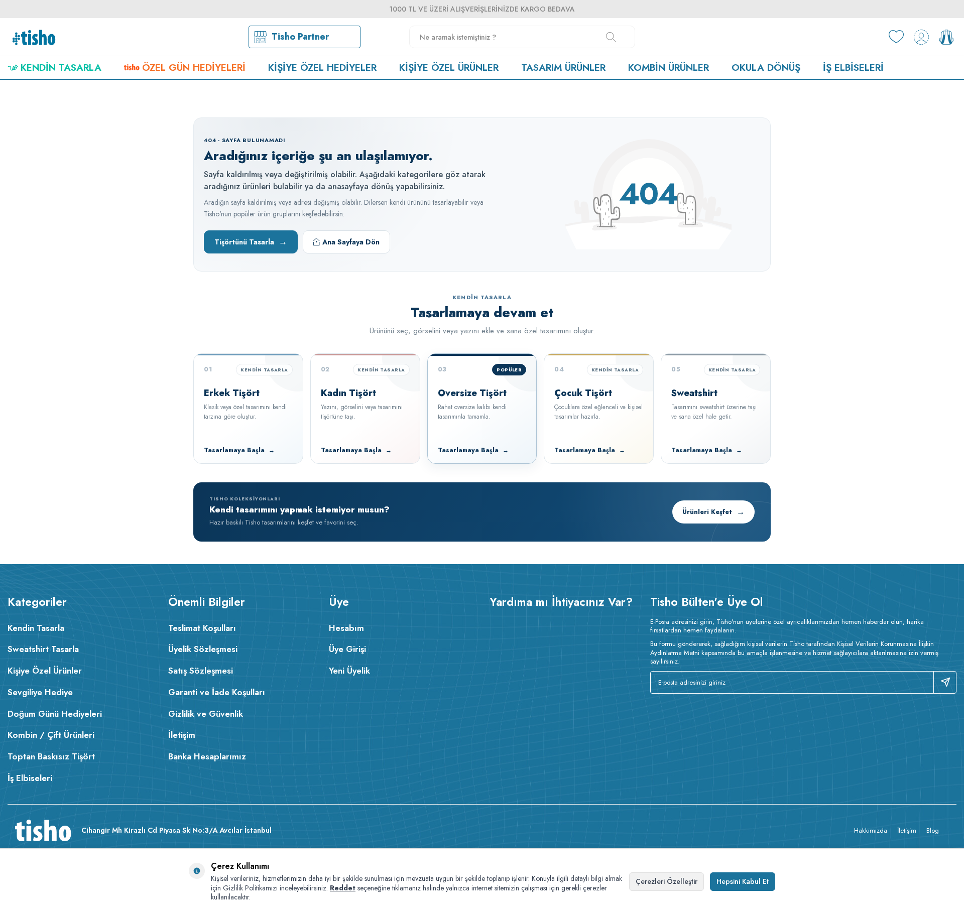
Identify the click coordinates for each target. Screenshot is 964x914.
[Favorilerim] (896, 37)
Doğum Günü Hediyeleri (55, 714)
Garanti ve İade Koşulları (216, 692)
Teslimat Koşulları (202, 628)
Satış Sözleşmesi (200, 671)
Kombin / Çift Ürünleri (51, 735)
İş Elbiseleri (853, 67)
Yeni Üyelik (349, 671)
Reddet (342, 888)
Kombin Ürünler (668, 67)
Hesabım (346, 628)
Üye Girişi (347, 649)
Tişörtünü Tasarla (250, 241)
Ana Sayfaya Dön (351, 242)
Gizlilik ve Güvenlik (205, 714)
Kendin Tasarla (61, 67)
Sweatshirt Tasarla (43, 649)
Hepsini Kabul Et (742, 881)
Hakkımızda (870, 830)
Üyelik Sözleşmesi (202, 649)
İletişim (181, 735)
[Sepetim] (946, 37)
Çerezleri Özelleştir (666, 881)
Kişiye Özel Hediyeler (322, 67)
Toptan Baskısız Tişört (51, 756)
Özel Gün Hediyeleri (194, 67)
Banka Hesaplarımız (207, 756)
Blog (932, 830)
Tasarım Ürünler (563, 67)
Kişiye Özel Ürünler (449, 67)
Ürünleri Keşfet (713, 511)
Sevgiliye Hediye (40, 692)
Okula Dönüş (766, 67)
